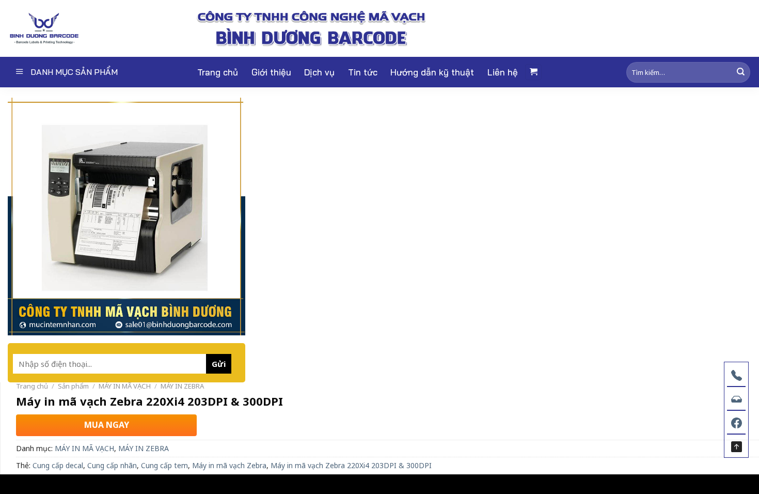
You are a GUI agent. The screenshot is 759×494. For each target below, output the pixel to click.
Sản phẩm (73, 386)
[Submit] (740, 72)
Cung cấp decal (58, 465)
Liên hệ (502, 72)
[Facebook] (736, 422)
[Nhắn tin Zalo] (736, 398)
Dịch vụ (319, 72)
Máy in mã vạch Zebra (229, 465)
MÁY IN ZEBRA (182, 386)
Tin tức (362, 72)
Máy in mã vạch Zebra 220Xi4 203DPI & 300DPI (351, 465)
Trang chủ (217, 72)
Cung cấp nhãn (112, 465)
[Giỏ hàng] (533, 72)
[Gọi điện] (736, 374)
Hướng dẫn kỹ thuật (432, 72)
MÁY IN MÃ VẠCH (125, 386)
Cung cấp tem (164, 465)
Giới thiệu (271, 72)
